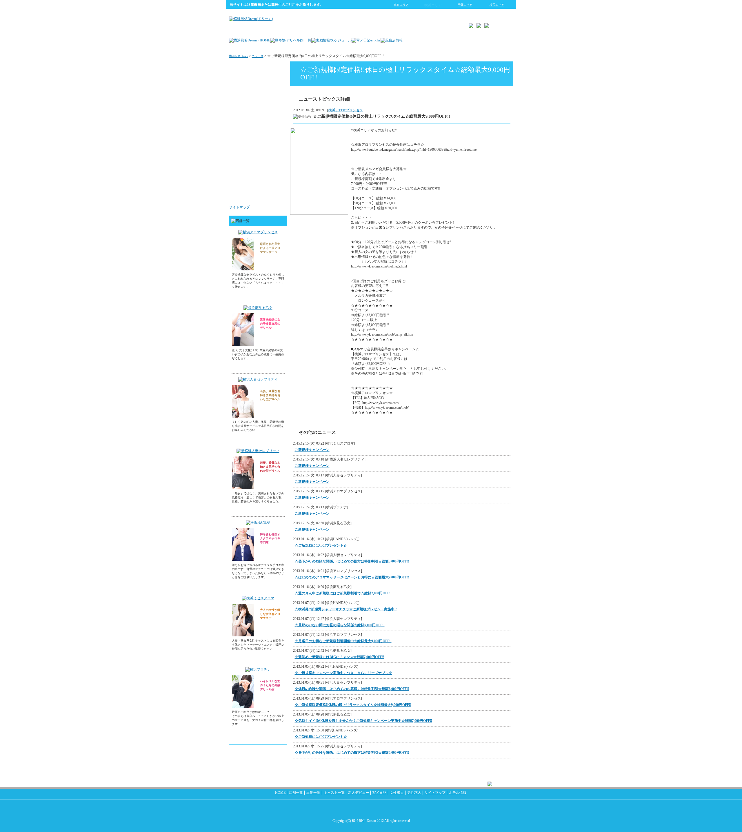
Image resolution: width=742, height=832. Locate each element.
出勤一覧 (313, 793)
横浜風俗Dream (238, 56)
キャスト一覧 (334, 793)
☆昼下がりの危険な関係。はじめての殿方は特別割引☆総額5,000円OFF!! (352, 561)
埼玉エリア (497, 4)
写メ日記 (379, 793)
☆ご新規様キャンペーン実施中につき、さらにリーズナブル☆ (343, 673)
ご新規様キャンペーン (312, 450)
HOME (280, 793)
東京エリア (401, 4)
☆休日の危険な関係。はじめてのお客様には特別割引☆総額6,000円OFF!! (352, 689)
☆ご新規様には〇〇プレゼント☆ (321, 545)
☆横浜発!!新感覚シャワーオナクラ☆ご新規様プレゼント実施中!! (346, 609)
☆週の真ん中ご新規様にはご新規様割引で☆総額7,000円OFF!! (343, 593)
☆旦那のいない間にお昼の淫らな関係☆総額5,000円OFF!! (340, 625)
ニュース (257, 56)
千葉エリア (465, 4)
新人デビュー (358, 793)
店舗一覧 (296, 793)
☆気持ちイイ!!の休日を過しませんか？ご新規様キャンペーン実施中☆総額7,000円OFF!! (363, 721)
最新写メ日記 (271, 91)
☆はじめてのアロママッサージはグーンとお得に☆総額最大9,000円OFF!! (352, 577)
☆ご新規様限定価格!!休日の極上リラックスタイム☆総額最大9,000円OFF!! (353, 705)
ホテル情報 (457, 793)
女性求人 (275, 161)
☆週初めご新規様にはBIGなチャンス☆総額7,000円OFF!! (339, 657)
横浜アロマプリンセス (345, 110)
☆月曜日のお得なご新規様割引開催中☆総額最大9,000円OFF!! (343, 641)
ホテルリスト (271, 126)
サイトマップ (239, 207)
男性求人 (275, 195)
